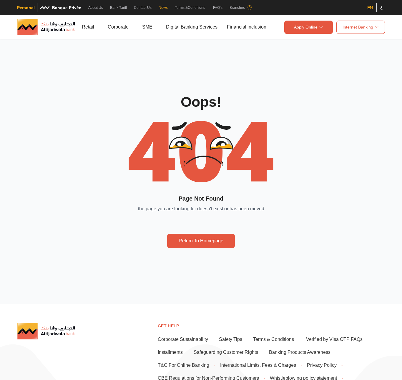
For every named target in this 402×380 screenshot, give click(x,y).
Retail (88, 26)
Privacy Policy (322, 365)
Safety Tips (230, 339)
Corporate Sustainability (183, 339)
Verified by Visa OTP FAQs (334, 339)
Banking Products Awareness (299, 352)
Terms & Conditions (274, 339)
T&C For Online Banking (183, 365)
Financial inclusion (246, 26)
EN (370, 7)
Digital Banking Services (191, 26)
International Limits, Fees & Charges (258, 365)
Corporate (118, 26)
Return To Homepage (201, 240)
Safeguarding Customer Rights (226, 352)
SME (147, 26)
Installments (170, 352)
